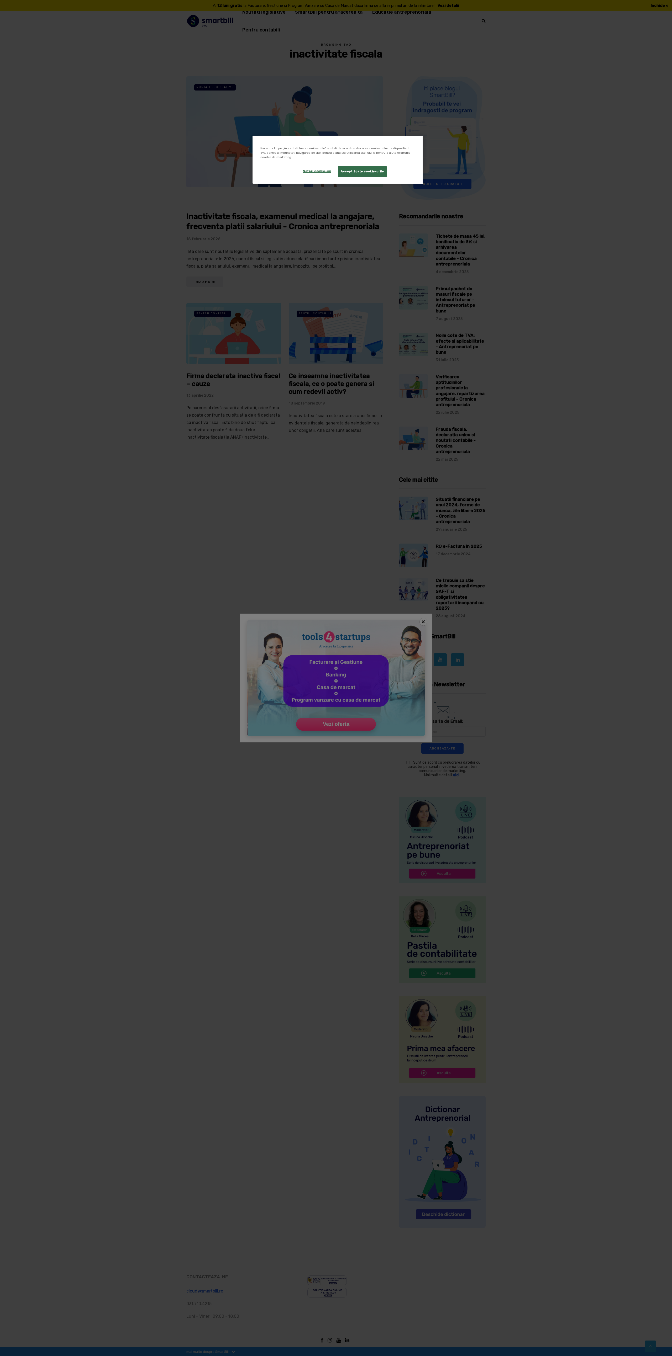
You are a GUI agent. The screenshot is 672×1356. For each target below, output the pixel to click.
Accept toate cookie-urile (362, 171)
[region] (338, 160)
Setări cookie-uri (317, 171)
